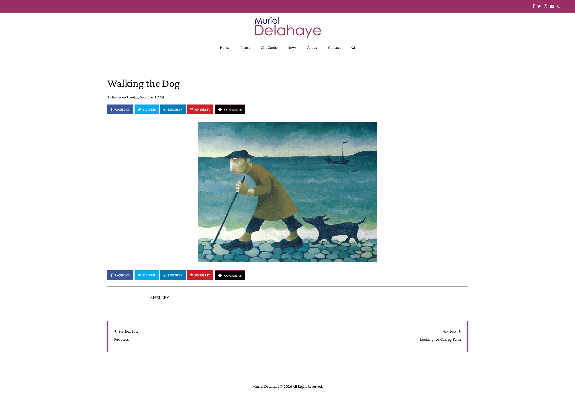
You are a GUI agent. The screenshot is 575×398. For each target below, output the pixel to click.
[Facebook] (120, 109)
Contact (334, 47)
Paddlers (126, 335)
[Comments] (230, 109)
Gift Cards (269, 47)
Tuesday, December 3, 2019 (145, 97)
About (312, 47)
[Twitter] (147, 109)
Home (225, 47)
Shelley (117, 97)
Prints (245, 47)
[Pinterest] (200, 109)
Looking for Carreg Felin (440, 335)
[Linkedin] (173, 109)
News (292, 47)
